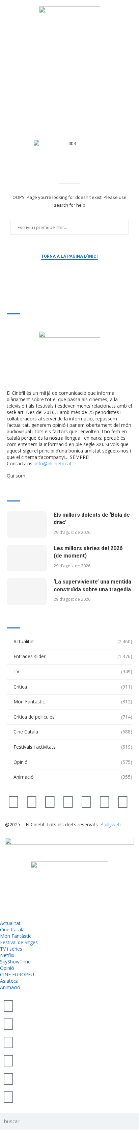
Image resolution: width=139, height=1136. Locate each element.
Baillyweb (110, 824)
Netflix (7, 955)
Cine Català (72, 731)
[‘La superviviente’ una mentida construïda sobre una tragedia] (27, 591)
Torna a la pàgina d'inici (69, 256)
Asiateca (9, 981)
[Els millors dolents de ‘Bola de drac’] (27, 524)
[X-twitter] (13, 801)
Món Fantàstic (72, 701)
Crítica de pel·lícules (72, 717)
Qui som (16, 475)
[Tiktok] (31, 801)
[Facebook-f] (86, 801)
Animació (72, 777)
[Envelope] (122, 801)
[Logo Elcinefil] (69, 32)
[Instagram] (49, 801)
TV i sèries (11, 949)
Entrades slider (72, 656)
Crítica (72, 686)
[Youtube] (68, 801)
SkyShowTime (15, 961)
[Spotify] (104, 801)
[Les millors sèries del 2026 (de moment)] (27, 558)
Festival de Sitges (19, 942)
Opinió (72, 762)
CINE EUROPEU (17, 974)
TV (72, 671)
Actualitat (72, 641)
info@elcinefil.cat (53, 463)
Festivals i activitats (72, 747)
